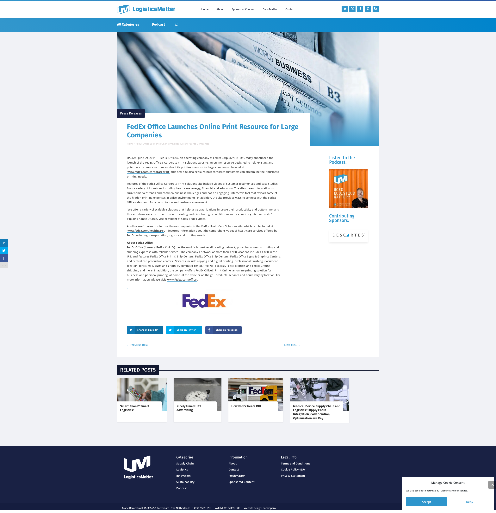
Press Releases (131, 113)
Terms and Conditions (295, 463)
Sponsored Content (243, 9)
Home (204, 9)
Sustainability (185, 482)
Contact (290, 9)
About (220, 9)
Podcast (158, 24)
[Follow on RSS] (376, 9)
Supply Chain (185, 463)
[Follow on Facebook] (360, 9)
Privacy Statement (293, 475)
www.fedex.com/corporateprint (148, 172)
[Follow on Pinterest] (368, 9)
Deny (469, 502)
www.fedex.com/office (181, 279)
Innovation (183, 475)
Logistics (182, 469)
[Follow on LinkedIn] (345, 9)
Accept (426, 502)
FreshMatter (270, 9)
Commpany (270, 508)
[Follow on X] (352, 9)
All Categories (128, 24)
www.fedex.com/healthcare (145, 230)
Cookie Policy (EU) (293, 469)
